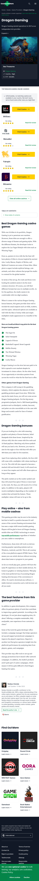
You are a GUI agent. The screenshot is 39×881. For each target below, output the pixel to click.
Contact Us (5, 850)
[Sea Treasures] (19, 50)
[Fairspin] (6, 154)
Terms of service (24, 846)
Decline (27, 877)
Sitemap (21, 857)
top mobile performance (11, 535)
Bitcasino (7, 184)
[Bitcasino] (6, 177)
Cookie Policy (7, 872)
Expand (5, 33)
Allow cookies (15, 877)
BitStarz (6, 116)
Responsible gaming (23, 862)
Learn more (5, 754)
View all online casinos (18, 198)
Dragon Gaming (10, 71)
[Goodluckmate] (7, 3)
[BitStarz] (6, 109)
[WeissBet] (6, 132)
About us (5, 846)
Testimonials (6, 857)
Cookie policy (23, 854)
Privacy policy (23, 850)
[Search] (29, 3)
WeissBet (7, 139)
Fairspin (6, 162)
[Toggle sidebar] (35, 3)
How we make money (6, 862)
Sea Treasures (9, 66)
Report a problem (7, 854)
